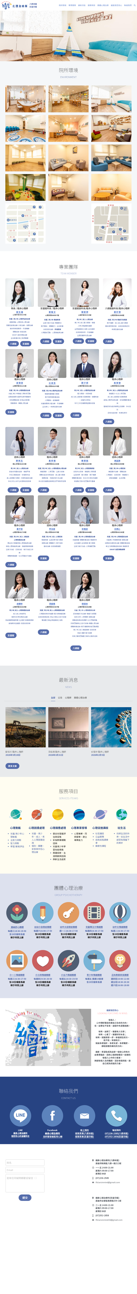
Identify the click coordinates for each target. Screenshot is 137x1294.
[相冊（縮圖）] (25, 98)
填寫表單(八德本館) (84, 1133)
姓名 (9, 1162)
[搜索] (135, 5)
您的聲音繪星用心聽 (52, 1136)
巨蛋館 (26, 343)
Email (10, 1170)
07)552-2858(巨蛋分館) (117, 1136)
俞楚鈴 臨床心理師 (100, 751)
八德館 (13, 343)
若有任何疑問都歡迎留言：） (22, 1178)
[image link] (14, 5)
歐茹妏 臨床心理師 (14, 751)
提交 (25, 1198)
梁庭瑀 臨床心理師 (57, 751)
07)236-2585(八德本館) (117, 1133)
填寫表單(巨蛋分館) (84, 1136)
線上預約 (84, 1130)
